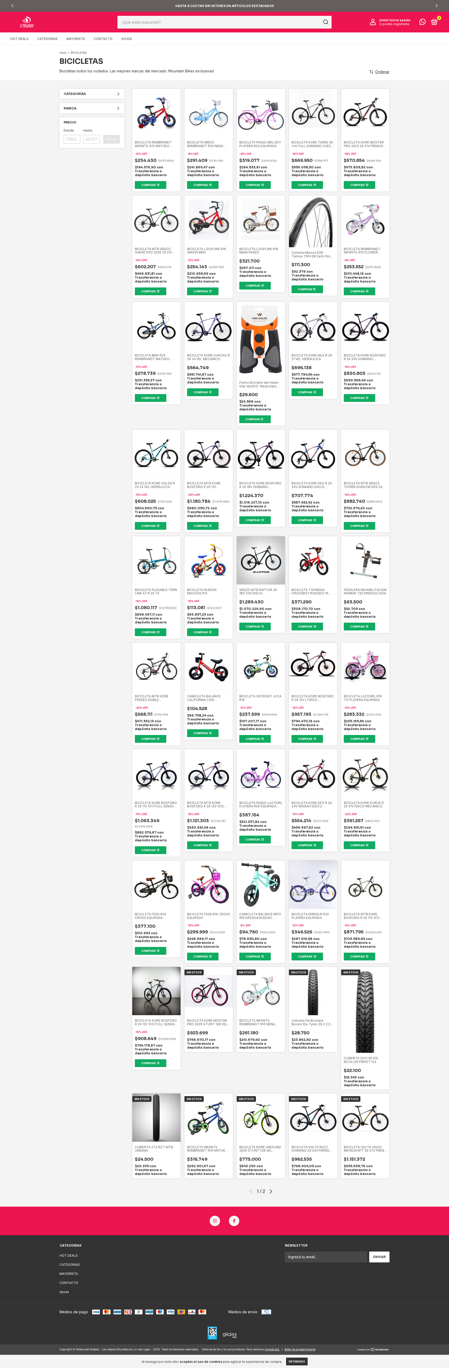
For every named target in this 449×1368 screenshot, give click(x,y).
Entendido (297, 1361)
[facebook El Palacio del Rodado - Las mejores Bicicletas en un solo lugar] (234, 1221)
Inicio (63, 52)
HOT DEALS (19, 39)
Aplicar (111, 139)
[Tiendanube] (373, 1350)
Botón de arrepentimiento (300, 1349)
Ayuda (126, 39)
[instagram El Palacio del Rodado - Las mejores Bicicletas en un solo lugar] (215, 1221)
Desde (69, 130)
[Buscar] (325, 22)
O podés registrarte (394, 24)
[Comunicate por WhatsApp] (422, 23)
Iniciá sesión (400, 20)
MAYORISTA (76, 39)
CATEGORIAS (47, 39)
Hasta (87, 130)
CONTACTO (103, 39)
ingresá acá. (272, 1349)
